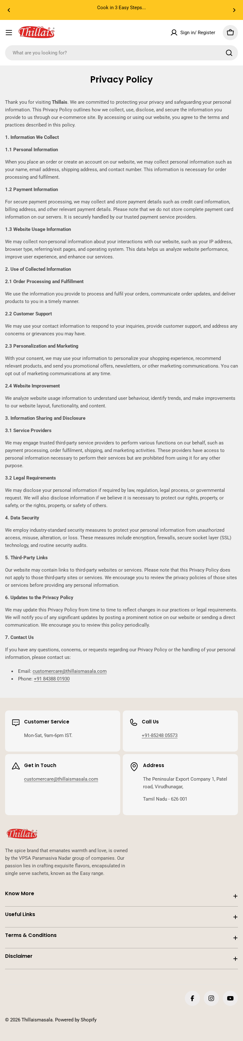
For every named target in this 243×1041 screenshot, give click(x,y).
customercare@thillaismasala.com (70, 671)
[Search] (229, 53)
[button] (9, 10)
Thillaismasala (37, 1020)
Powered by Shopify (76, 1020)
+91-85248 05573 (160, 735)
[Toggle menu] (9, 32)
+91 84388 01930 (52, 679)
